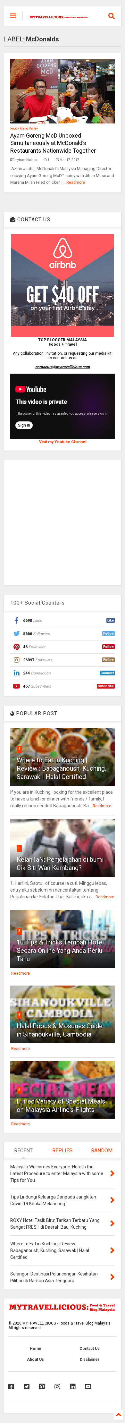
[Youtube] (88, 1386)
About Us (35, 1359)
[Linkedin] (73, 1386)
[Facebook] (11, 1386)
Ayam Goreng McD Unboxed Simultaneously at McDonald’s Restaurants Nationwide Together (53, 143)
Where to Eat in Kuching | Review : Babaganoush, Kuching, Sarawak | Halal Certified (61, 768)
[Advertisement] (62, 522)
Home (35, 1348)
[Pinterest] (42, 1386)
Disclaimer (89, 1359)
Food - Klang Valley (24, 128)
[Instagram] (57, 1386)
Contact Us (89, 1348)
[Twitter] (26, 1386)
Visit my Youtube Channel (62, 442)
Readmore (75, 182)
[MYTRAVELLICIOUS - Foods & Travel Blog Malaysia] (58, 16)
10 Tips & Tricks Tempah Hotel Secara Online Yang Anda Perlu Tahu (60, 950)
